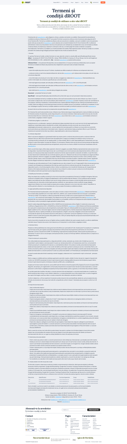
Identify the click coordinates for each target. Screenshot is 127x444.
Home (66, 419)
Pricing (66, 423)
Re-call (94, 422)
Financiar (94, 419)
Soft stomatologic (96, 428)
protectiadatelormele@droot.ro (77, 400)
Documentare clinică (86, 422)
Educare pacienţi (85, 423)
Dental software (85, 428)
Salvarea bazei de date (97, 425)
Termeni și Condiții (94, 441)
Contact (66, 425)
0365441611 (59, 397)
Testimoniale (72, 431)
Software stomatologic (74, 424)
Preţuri (72, 2)
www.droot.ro (41, 37)
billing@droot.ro (63, 400)
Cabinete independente (74, 423)
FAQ (66, 427)
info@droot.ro (54, 400)
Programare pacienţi (86, 420)
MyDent (86, 2)
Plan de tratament (85, 425)
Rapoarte (94, 420)
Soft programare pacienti (75, 433)
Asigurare (95, 423)
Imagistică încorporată (86, 427)
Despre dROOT (73, 419)
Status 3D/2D (84, 419)
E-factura (94, 427)
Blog (82, 2)
